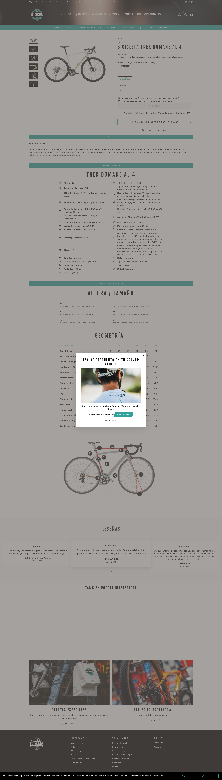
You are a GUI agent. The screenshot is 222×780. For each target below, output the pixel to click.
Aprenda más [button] (158, 776)
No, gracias (111, 420)
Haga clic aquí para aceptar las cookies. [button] (199, 776)
